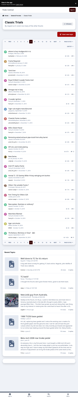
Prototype (11, 187)
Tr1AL (22, 331)
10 (34, 41)
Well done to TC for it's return (34, 258)
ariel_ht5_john (12, 142)
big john (23, 261)
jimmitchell (11, 75)
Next (55, 41)
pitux (22, 340)
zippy (22, 288)
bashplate (11, 56)
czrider (10, 197)
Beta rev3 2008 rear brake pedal (35, 338)
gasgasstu (11, 111)
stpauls (10, 72)
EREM (10, 225)
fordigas (10, 53)
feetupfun (11, 65)
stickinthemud (12, 113)
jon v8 (10, 158)
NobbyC (23, 319)
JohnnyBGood (12, 63)
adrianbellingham (13, 120)
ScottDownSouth (26, 297)
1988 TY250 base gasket (32, 316)
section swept (12, 85)
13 (46, 41)
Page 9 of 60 (67, 41)
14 (50, 41)
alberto (10, 92)
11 (38, 41)
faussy (22, 279)
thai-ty (10, 151)
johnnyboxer (12, 94)
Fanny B (10, 82)
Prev (9, 41)
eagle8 (23, 310)
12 (42, 41)
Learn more (4, 3)
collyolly (10, 161)
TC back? (25, 276)
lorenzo (23, 270)
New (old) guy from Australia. (34, 294)
